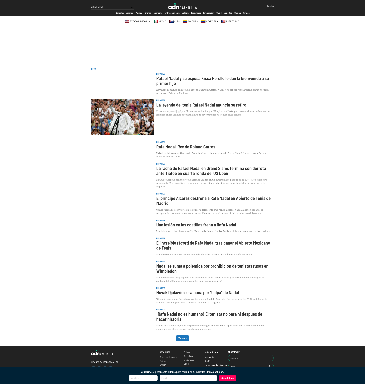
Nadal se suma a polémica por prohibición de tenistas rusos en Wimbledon (212, 268)
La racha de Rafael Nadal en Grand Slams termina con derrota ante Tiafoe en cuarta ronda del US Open (211, 170)
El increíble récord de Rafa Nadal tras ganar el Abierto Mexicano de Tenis (213, 245)
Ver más (182, 338)
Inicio (93, 69)
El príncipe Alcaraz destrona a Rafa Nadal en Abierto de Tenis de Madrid (213, 200)
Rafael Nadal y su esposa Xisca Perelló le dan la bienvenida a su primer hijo (212, 80)
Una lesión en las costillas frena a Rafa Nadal (196, 224)
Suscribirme (227, 378)
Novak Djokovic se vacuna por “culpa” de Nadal (197, 292)
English (270, 6)
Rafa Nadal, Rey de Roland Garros (185, 146)
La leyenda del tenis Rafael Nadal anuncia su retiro (201, 104)
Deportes (160, 74)
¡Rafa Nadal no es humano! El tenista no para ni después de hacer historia (209, 316)
